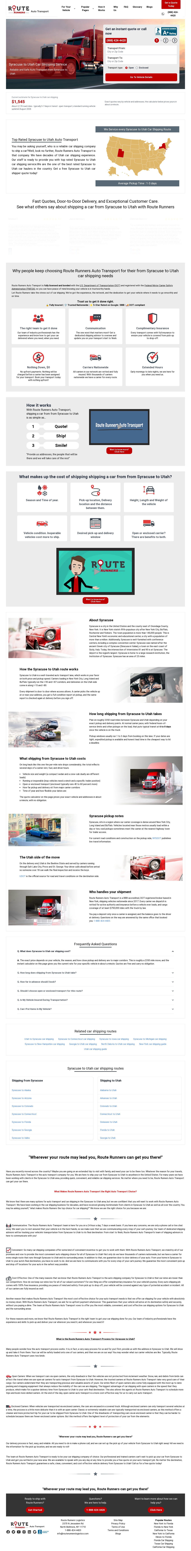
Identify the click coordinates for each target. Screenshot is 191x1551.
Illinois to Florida (163, 1537)
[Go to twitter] (13, 1532)
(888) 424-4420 (116, 40)
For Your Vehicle (66, 9)
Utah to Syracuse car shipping (39, 1039)
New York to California (163, 1533)
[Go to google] (35, 1532)
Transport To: (115, 57)
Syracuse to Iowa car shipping (114, 1039)
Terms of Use (118, 1527)
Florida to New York (163, 1527)
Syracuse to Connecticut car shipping (76, 1039)
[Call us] (162, 14)
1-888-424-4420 (102, 921)
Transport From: (116, 48)
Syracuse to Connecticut (24, 1114)
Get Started (35, 1509)
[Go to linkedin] (29, 1532)
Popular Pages (85, 9)
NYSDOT (156, 838)
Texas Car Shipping (163, 1543)
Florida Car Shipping (163, 1540)
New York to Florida (163, 1523)
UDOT (23, 876)
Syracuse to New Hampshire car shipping (45, 1044)
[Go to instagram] (24, 1532)
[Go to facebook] (8, 1532)
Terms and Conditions (118, 1530)
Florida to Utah (107, 1130)
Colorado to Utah (108, 1106)
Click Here (156, 1509)
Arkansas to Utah (108, 1098)
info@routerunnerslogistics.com (73, 1533)
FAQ (126, 7)
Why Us (116, 9)
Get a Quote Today (171, 4)
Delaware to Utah (108, 1122)
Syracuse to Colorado (22, 1106)
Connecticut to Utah (110, 1114)
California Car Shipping (163, 1547)
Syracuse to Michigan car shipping (150, 1039)
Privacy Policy (118, 1523)
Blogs (150, 7)
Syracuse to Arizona (21, 1098)
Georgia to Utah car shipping (83, 1044)
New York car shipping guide (152, 1044)
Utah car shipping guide (95, 1049)
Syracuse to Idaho (21, 1138)
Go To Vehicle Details (141, 77)
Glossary (137, 7)
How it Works (101, 9)
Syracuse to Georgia (22, 1130)
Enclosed (143, 67)
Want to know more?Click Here (119, 450)
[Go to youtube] (19, 1532)
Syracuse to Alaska (21, 1090)
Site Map (118, 1520)
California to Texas (163, 1530)
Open (131, 67)
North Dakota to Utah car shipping (118, 1044)
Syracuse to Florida (21, 1122)
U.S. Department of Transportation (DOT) (100, 285)
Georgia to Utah (107, 1138)
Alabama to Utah (108, 1090)
